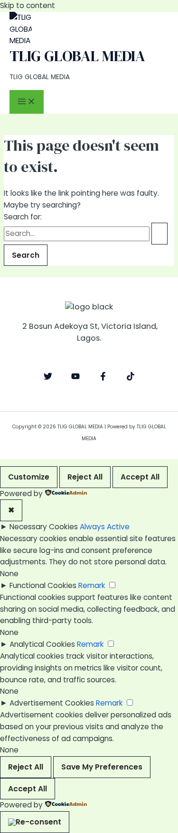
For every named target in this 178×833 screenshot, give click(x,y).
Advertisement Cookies (51, 703)
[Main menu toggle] (26, 102)
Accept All (140, 477)
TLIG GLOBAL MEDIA (77, 55)
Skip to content (27, 5)
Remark (91, 585)
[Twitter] (48, 378)
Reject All (85, 477)
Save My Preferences (101, 767)
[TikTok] (130, 378)
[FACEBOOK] (103, 378)
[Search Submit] (159, 233)
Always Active (105, 527)
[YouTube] (75, 378)
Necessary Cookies (43, 527)
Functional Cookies (42, 585)
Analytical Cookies (42, 644)
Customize (28, 477)
